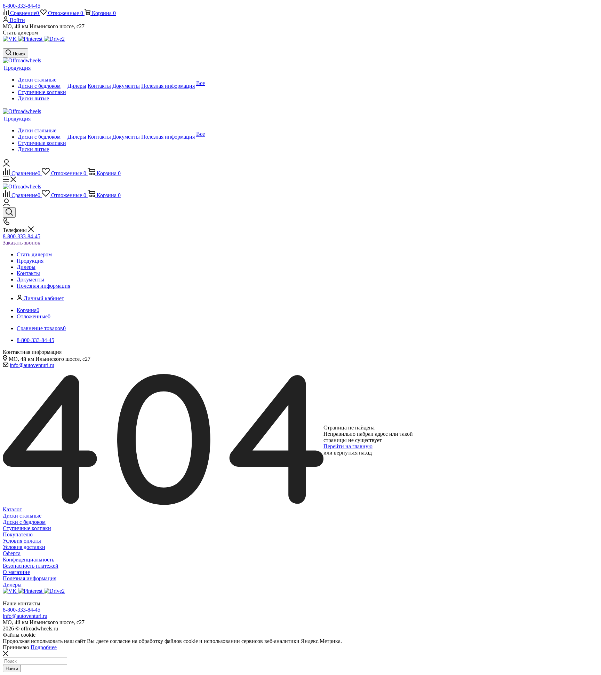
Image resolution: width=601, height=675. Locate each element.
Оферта (12, 553)
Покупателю (18, 534)
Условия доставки (24, 547)
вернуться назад (353, 453)
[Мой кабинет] (6, 165)
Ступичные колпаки (27, 528)
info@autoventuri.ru (32, 365)
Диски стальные (22, 516)
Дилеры (12, 585)
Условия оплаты (22, 541)
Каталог (12, 509)
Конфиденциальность (28, 559)
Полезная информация (29, 578)
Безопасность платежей (30, 566)
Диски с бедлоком (24, 522)
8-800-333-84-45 (21, 6)
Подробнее (44, 647)
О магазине (16, 572)
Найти (12, 668)
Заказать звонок (21, 243)
